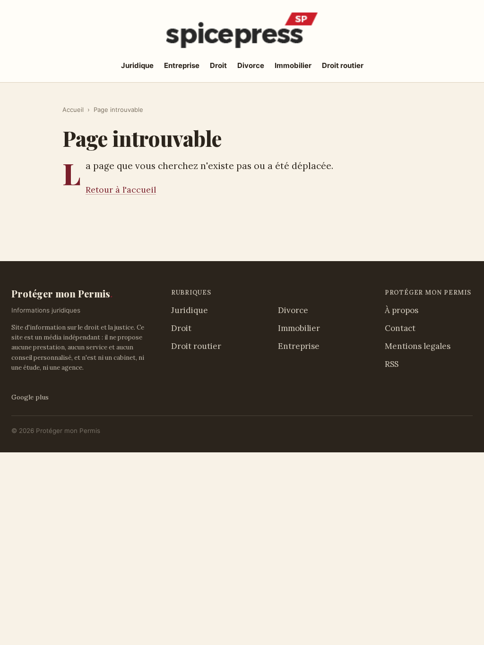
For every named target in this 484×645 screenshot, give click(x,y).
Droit (218, 65)
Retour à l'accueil (121, 189)
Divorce (250, 65)
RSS (391, 364)
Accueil (73, 109)
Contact (400, 328)
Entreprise (181, 65)
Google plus (30, 397)
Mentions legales (417, 346)
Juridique (137, 65)
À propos (401, 310)
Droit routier (342, 65)
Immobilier (293, 65)
